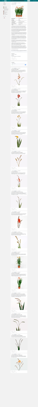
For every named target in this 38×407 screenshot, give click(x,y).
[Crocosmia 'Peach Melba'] (19, 77)
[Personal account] (35, 0)
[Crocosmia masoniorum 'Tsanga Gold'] (19, 362)
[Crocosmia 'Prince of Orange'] (19, 220)
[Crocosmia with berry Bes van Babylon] (19, 342)
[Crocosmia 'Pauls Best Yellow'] (19, 139)
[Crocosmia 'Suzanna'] (19, 118)
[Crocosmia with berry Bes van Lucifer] (19, 322)
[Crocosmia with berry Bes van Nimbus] (19, 240)
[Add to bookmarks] (16, 107)
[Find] (11, 0)
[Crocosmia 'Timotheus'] (19, 179)
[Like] (11, 107)
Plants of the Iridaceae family (14, 56)
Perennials (15, 54)
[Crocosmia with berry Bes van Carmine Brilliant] (19, 302)
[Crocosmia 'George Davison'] (19, 260)
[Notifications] (33, 0)
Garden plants (13, 54)
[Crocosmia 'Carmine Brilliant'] (19, 281)
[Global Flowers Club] (5, 0)
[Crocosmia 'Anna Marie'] (19, 98)
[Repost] (15, 107)
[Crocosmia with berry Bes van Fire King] (19, 200)
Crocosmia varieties (19, 56)
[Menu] (2, 0)
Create (29, 0)
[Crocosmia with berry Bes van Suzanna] (19, 159)
